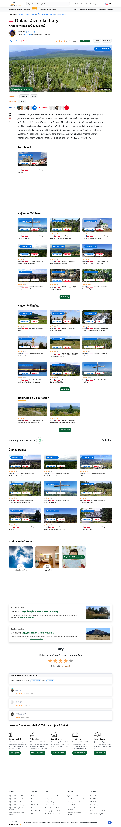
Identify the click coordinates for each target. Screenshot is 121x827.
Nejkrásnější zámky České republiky (16, 813)
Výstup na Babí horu (51, 799)
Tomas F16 (19, 701)
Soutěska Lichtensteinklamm (98, 811)
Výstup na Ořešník (24, 238)
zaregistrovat (36, 680)
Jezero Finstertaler (95, 808)
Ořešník (85, 382)
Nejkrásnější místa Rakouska (17, 802)
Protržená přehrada (86, 502)
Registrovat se (97, 4)
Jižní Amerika (35, 805)
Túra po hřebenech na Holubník (60, 238)
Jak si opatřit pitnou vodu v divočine (75, 808)
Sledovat (30, 32)
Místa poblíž (51, 9)
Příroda (97, 40)
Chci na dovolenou (37, 753)
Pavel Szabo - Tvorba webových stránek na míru (84, 822)
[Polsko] (27, 170)
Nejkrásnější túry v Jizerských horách (62, 422)
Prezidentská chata (86, 529)
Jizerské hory (32, 169)
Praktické (42, 9)
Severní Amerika (36, 811)
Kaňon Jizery (94, 805)
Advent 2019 (71, 805)
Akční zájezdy (82, 9)
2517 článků (28, 34)
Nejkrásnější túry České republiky (16, 808)
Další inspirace (65, 430)
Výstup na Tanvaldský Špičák (92, 238)
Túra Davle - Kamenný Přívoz (53, 814)
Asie (32, 799)
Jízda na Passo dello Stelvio (53, 808)
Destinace (12, 9)
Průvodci (110, 9)
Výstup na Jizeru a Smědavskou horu (30, 289)
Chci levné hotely (79, 753)
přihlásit (50, 680)
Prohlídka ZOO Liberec (57, 290)
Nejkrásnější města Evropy (17, 805)
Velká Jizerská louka (57, 357)
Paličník (82, 476)
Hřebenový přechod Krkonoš (53, 796)
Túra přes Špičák (88, 289)
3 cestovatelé (65, 666)
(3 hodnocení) (73, 41)
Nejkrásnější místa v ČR (16, 796)
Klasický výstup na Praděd (53, 811)
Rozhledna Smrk (23, 356)
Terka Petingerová (21, 713)
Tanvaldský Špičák (56, 382)
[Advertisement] (65, 194)
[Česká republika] (23, 170)
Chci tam (26, 41)
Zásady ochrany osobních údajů (60, 822)
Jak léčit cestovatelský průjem (74, 813)
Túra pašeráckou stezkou (58, 263)
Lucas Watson (19, 689)
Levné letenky (92, 9)
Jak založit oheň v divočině (75, 799)
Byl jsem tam (14, 41)
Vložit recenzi (85, 41)
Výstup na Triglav (50, 802)
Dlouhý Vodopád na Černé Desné (93, 330)
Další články (65, 297)
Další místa (65, 389)
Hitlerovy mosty (49, 805)
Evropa (19, 169)
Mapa (75, 9)
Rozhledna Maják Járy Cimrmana (29, 382)
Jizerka (20, 330)
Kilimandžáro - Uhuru (96, 796)
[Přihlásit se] (39, 440)
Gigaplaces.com (15, 3)
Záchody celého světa (74, 802)
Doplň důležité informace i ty (73, 557)
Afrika (33, 796)
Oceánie (33, 808)
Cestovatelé (78, 4)
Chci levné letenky (59, 753)
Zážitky (34, 9)
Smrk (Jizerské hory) (57, 330)
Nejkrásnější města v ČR (16, 799)
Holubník (85, 356)
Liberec (22, 101)
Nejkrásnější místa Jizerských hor (29, 422)
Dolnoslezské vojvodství (75, 354)
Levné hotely (102, 9)
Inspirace (27, 9)
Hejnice (11, 529)
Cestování (106, 40)
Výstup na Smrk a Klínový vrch (92, 263)
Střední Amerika (36, 814)
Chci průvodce (100, 753)
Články (19, 9)
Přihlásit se (89, 4)
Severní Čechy (39, 169)
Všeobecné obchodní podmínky (41, 822)
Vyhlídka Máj (94, 802)
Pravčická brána (95, 799)
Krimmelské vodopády (96, 814)
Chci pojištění (14, 753)
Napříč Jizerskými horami (26, 263)
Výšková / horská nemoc (74, 796)
